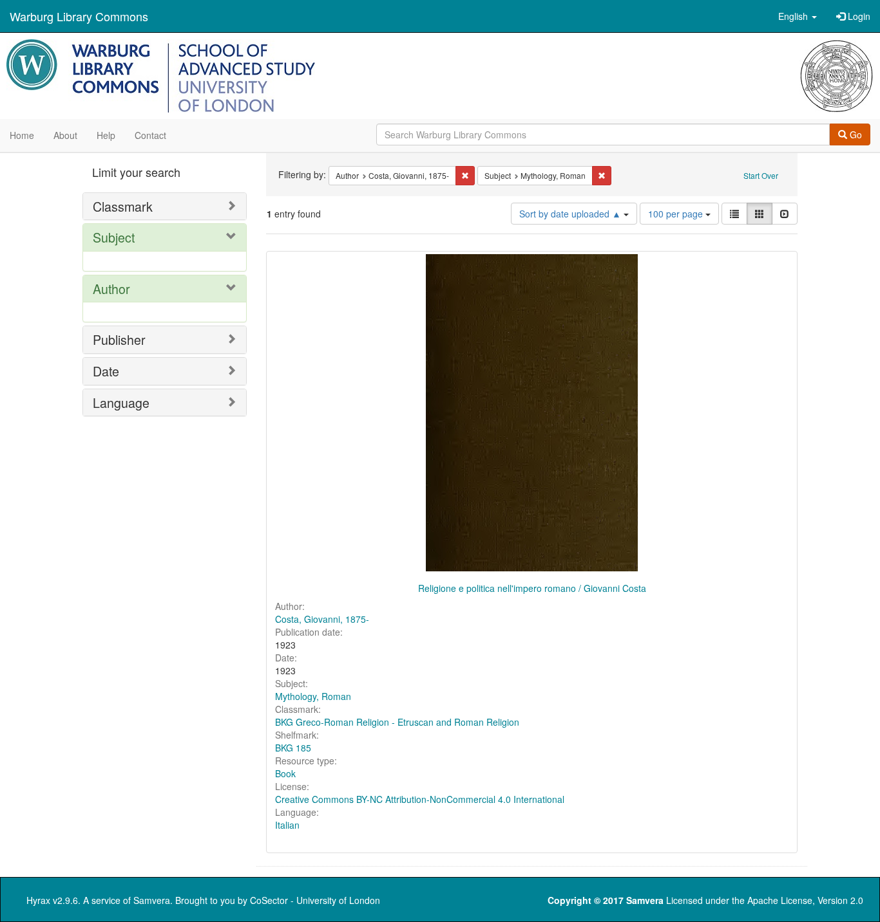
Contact (150, 135)
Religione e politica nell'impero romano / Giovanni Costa (532, 588)
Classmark (123, 206)
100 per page (676, 213)
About (65, 135)
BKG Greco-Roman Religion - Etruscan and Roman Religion (397, 721)
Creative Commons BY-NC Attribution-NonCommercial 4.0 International (419, 799)
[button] (798, 16)
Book (285, 773)
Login (857, 16)
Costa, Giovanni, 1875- (322, 619)
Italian (287, 824)
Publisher (119, 339)
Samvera (151, 900)
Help (106, 135)
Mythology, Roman (313, 696)
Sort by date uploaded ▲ (571, 213)
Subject (114, 237)
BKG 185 (293, 747)
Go (854, 134)
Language (121, 402)
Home (22, 135)
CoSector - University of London (315, 900)
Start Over (760, 175)
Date (106, 371)
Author (111, 288)
